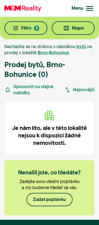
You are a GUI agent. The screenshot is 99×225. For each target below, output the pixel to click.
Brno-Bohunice (53, 52)
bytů (81, 46)
